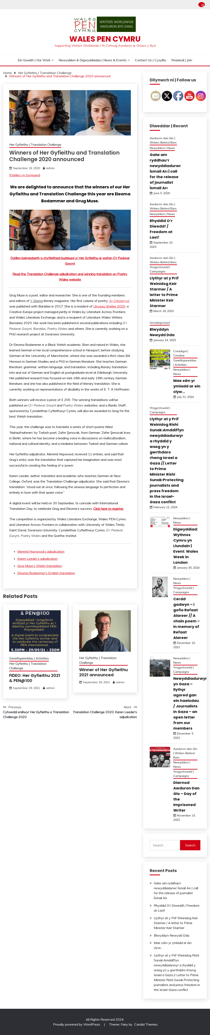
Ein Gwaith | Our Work (34, 60)
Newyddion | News (162, 148)
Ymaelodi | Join (181, 60)
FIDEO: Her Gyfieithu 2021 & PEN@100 (34, 678)
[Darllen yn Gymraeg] (24, 175)
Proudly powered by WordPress (77, 1024)
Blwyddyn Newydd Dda (171, 935)
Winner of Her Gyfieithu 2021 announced (103, 672)
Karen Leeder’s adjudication (37, 559)
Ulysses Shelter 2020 (109, 306)
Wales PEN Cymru (105, 39)
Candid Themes (146, 1024)
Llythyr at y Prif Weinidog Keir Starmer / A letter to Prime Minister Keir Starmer (176, 923)
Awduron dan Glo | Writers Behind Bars (163, 140)
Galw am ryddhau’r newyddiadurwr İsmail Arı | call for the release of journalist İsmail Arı (165, 171)
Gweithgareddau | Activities (29, 658)
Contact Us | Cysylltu (150, 60)
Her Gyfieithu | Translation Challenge (35, 145)
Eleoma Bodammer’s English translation (46, 573)
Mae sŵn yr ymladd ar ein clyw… (186, 386)
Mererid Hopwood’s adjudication (40, 551)
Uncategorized (160, 323)
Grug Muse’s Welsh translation (39, 566)
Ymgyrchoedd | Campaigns (160, 269)
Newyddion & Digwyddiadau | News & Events (93, 60)
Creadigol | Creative (180, 353)
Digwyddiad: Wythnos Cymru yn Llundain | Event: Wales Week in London (185, 546)
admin (50, 168)
